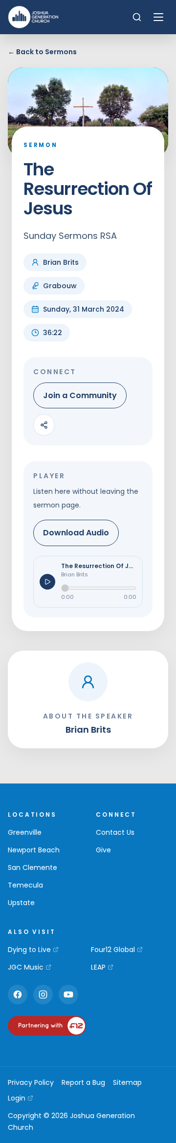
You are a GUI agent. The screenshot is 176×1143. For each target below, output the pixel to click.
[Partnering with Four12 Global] (47, 1026)
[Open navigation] (158, 17)
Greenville (25, 832)
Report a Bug (83, 1082)
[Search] (137, 17)
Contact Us (115, 832)
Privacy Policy (31, 1082)
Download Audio (76, 532)
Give (103, 850)
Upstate (21, 903)
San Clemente (32, 867)
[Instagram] (43, 994)
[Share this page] (44, 425)
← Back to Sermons (42, 52)
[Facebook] (17, 994)
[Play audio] (47, 582)
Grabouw (60, 286)
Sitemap (127, 1082)
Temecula (25, 885)
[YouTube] (68, 994)
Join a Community (80, 395)
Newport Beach (34, 850)
